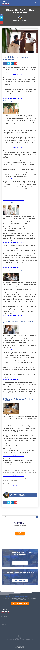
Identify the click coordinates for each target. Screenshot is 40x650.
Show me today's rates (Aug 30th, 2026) (12, 485)
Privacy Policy (15, 641)
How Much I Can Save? (20, 580)
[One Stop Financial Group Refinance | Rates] (5, 611)
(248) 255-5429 (36, 2)
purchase (2, 621)
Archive (32, 512)
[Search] (37, 517)
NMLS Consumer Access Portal (22, 641)
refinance (2, 622)
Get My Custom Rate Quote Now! (20, 603)
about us (22, 621)
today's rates (3, 624)
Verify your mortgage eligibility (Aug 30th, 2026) (13, 74)
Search (7, 512)
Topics (20, 512)
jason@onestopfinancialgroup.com (7, 614)
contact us (23, 622)
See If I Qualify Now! (20, 563)
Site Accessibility (4, 626)
